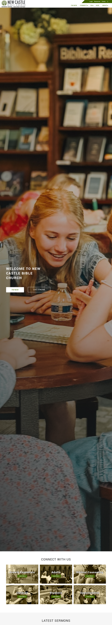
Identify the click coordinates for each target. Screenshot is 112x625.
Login (91, 1)
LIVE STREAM (39, 290)
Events (104, 1)
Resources (97, 1)
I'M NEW (15, 290)
